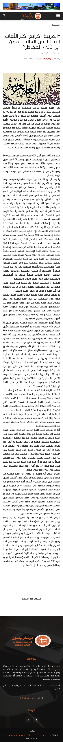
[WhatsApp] (43, 65)
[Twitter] (50, 65)
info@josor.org (27, 698)
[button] (58, 16)
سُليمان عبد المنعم (45, 59)
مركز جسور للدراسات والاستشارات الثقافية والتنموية (31, 735)
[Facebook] (57, 65)
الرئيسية (56, 25)
